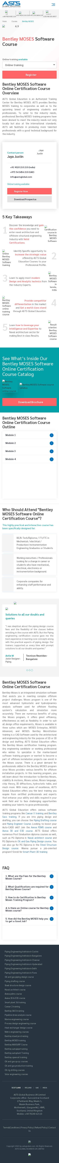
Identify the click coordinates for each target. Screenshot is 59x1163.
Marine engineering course (17, 1016)
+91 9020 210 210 (22, 15)
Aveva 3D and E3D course (17, 827)
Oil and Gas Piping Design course (34, 838)
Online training (15, 59)
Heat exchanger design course (18, 1024)
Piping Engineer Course (19, 820)
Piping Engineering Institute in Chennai (22, 957)
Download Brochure (30, 402)
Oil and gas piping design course (19, 973)
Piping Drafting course (45, 817)
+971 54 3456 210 (36, 15)
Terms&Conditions (11, 1124)
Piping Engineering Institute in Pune (21, 969)
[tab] (29, 435)
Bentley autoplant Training (17, 1050)
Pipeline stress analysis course (18, 1011)
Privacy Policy (27, 1124)
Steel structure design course (18, 982)
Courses (15, 21)
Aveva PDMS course (41, 824)
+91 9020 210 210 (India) (22, 167)
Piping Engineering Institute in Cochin (21, 948)
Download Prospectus (25, 199)
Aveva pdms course (13, 990)
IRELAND (28, 1084)
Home (4, 21)
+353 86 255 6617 (49, 16)
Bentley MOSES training (15, 1037)
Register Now (21, 191)
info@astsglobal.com (21, 176)
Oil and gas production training (19, 1062)
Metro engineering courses (17, 1029)
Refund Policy (41, 1124)
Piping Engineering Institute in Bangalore (23, 952)
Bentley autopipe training (16, 1045)
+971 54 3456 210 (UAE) (22, 172)
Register (31, 74)
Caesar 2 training (12, 1003)
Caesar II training (35, 810)
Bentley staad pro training (16, 1033)
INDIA (45, 1084)
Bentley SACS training (14, 1007)
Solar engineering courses (16, 1071)
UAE (37, 1084)
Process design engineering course (20, 1020)
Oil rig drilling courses (15, 1067)
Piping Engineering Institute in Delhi (21, 965)
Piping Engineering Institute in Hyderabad (23, 961)
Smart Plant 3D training (35, 848)
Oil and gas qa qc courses (16, 1058)
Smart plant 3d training (15, 999)
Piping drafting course (15, 978)
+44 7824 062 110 (9, 16)
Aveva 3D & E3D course (15, 995)
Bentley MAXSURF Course (16, 1041)
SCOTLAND (16, 1084)
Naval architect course (40, 834)
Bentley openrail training (16, 1054)
